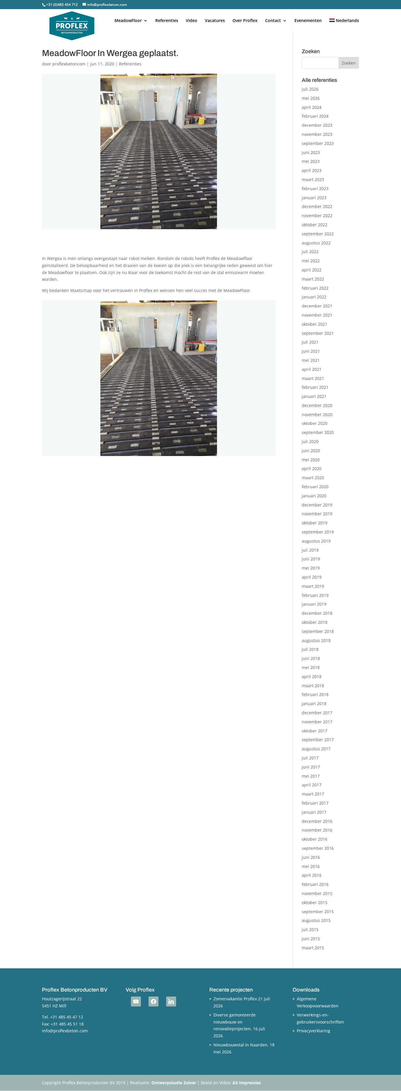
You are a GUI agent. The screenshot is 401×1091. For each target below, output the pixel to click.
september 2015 (318, 911)
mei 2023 (311, 161)
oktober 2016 (314, 839)
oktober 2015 (314, 902)
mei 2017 (311, 776)
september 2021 (318, 333)
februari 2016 (315, 884)
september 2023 (318, 143)
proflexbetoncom (68, 64)
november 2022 (317, 215)
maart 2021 (313, 378)
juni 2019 (311, 559)
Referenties (166, 20)
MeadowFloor (128, 20)
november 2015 (317, 893)
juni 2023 (311, 152)
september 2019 (318, 532)
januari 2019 (314, 604)
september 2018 (318, 631)
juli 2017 (310, 758)
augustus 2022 (316, 243)
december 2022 (317, 206)
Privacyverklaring (313, 1030)
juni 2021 (311, 351)
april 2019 (311, 577)
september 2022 (318, 234)
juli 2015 (310, 929)
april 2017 (311, 785)
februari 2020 (315, 486)
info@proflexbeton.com (65, 1030)
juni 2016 (311, 857)
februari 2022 (315, 288)
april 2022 (311, 270)
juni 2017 (311, 767)
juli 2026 (310, 89)
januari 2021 (314, 396)
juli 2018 (310, 649)
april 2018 (311, 676)
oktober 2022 (314, 224)
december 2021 (317, 306)
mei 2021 (311, 360)
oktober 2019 (314, 523)
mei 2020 (311, 459)
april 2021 (311, 369)
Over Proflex (244, 20)
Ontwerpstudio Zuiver (173, 1082)
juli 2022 (310, 251)
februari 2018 (315, 694)
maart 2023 (313, 179)
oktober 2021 (314, 324)
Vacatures (215, 20)
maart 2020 (313, 477)
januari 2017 (314, 812)
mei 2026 (311, 98)
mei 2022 (311, 261)
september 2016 (318, 848)
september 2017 (318, 739)
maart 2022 (313, 279)
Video (191, 20)
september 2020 (318, 432)
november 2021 (317, 315)
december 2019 (317, 505)
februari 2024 (315, 116)
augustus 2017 (316, 748)
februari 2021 (315, 387)
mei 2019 (311, 568)
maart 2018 (313, 685)
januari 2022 (314, 297)
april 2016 (311, 875)
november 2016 (317, 830)
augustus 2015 (316, 920)
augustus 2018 (316, 640)
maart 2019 (313, 586)
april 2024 (311, 107)
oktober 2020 (314, 423)
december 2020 (317, 405)
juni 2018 (311, 658)
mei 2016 (311, 866)
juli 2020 (310, 441)
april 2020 (311, 468)
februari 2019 (315, 595)
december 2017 (317, 712)
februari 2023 (315, 188)
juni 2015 (311, 938)
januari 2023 (314, 197)
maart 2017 (313, 794)
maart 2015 (313, 947)
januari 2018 (314, 703)
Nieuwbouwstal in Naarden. (241, 1045)
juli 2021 (310, 342)
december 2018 (317, 613)
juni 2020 (311, 450)
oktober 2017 (314, 731)
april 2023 (311, 170)
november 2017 (317, 721)
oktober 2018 (314, 622)
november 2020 (317, 414)
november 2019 (317, 513)
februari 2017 (315, 803)
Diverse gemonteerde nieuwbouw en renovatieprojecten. (234, 1022)
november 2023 (317, 134)
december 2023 (317, 125)
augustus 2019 (316, 541)
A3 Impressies (246, 1082)
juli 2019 (310, 550)
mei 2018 (311, 667)
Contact (273, 20)
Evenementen (308, 20)
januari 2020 (314, 496)
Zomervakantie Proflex (235, 999)
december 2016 (317, 821)
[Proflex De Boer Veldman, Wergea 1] (158, 456)
